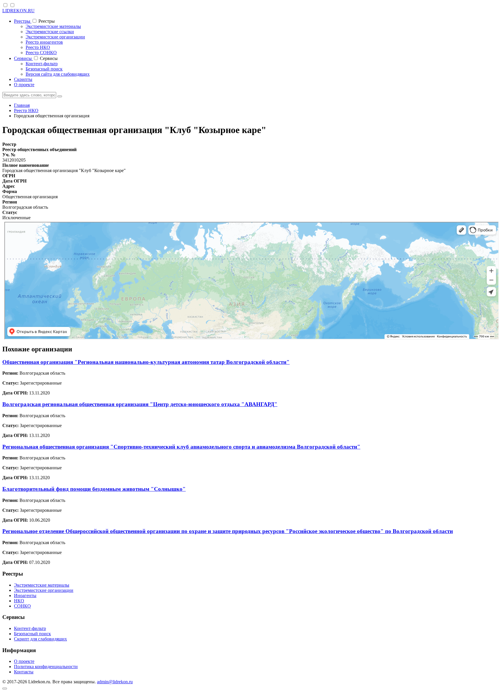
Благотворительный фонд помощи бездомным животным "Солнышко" (94, 489)
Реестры (22, 21)
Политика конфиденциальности (46, 666)
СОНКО (22, 605)
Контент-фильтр (42, 63)
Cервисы (23, 58)
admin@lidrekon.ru (115, 681)
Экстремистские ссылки (50, 31)
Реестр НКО (38, 47)
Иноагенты (25, 595)
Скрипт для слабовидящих (40, 638)
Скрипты (23, 79)
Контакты (23, 671)
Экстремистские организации (55, 36)
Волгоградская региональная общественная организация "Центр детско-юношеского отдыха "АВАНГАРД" (139, 404)
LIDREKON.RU (18, 10)
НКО (19, 600)
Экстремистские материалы (53, 26)
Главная (22, 105)
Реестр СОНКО (41, 52)
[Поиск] (59, 96)
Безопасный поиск (44, 68)
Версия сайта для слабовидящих (58, 74)
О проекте (24, 84)
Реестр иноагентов (44, 42)
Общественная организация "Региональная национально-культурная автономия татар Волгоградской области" (146, 362)
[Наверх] (4, 688)
